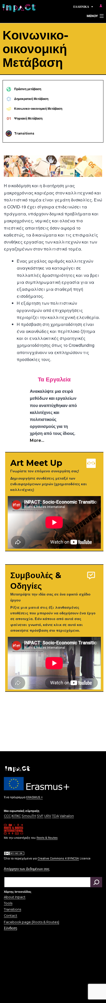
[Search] (96, 882)
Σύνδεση (10, 928)
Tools (8, 903)
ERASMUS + (34, 797)
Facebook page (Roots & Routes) (31, 922)
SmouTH (29, 816)
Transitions (12, 909)
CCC (7, 816)
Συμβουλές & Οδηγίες (35, 580)
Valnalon (67, 816)
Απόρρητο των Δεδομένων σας (26, 869)
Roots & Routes (47, 838)
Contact (10, 916)
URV (47, 816)
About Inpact (14, 897)
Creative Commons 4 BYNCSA (58, 858)
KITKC (16, 816)
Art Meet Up (36, 463)
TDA (55, 816)
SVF (40, 816)
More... (37, 440)
